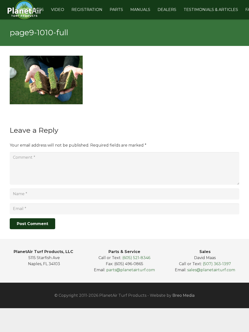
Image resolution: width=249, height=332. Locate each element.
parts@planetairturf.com (130, 270)
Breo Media (183, 295)
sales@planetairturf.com (211, 270)
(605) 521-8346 (136, 257)
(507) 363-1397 (217, 264)
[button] (46, 9)
